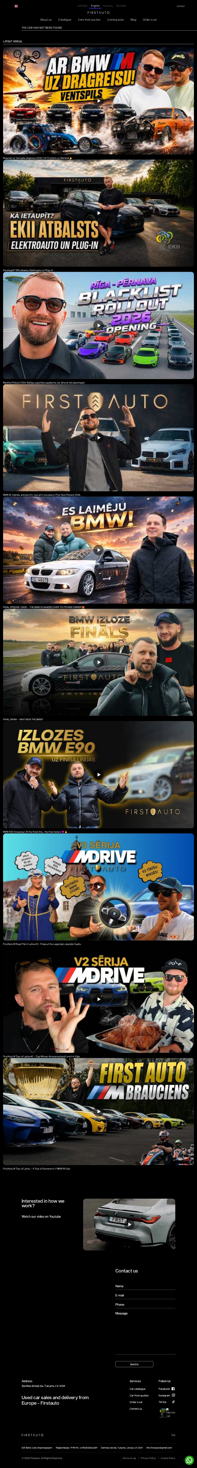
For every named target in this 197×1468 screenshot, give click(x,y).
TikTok (162, 1402)
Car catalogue (138, 1388)
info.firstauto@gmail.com (159, 1447)
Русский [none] (121, 5)
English (23, 6)
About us (46, 19)
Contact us (136, 1408)
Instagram (164, 1395)
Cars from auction (89, 19)
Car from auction (139, 1395)
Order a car (150, 19)
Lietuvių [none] (108, 5)
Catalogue (64, 19)
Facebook (164, 1388)
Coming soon (115, 19)
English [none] (95, 5)
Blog (133, 19)
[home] (98, 12)
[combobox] (21, 6)
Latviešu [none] (83, 5)
